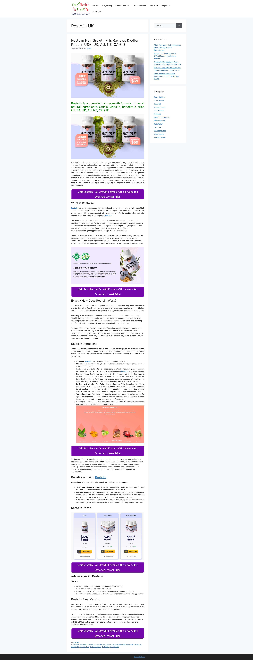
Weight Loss (166, 6)
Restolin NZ (138, 644)
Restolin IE (129, 644)
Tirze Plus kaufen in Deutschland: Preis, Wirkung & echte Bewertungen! (167, 47)
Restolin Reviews (95, 647)
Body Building (107, 6)
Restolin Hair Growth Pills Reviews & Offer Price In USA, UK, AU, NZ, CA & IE (105, 42)
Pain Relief (154, 6)
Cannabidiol (159, 100)
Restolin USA (114, 647)
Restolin (108, 216)
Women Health (160, 137)
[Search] (179, 25)
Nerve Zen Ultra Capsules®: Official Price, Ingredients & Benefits (165, 56)
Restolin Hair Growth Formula (116, 644)
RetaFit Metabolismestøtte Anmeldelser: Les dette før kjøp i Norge (167, 76)
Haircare (76, 642)
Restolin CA (92, 644)
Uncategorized (160, 131)
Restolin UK (105, 647)
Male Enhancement (139, 6)
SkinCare (95, 6)
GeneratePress (139, 657)
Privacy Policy (97, 12)
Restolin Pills (75, 647)
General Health (121, 6)
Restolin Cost (100, 644)
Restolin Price (84, 647)
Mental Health (159, 121)
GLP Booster (159, 111)
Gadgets (157, 104)
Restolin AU (83, 644)
